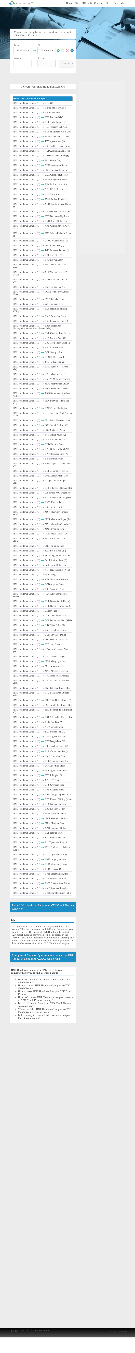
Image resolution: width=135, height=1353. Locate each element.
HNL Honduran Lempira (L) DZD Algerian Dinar (38, 584)
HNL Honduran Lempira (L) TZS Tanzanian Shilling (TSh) (40, 310)
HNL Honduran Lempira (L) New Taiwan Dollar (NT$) (41, 570)
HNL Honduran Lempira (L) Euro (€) (33, 103)
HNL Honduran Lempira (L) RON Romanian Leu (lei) (41, 136)
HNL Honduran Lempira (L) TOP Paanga (34, 574)
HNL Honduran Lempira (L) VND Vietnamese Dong (40, 864)
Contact (122, 1331)
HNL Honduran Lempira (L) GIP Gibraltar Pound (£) (40, 240)
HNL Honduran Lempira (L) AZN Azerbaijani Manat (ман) (40, 595)
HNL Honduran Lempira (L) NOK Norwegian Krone (40, 165)
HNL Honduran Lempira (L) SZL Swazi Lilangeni (39, 837)
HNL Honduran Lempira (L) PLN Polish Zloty (37, 160)
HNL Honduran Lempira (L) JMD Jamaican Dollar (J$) (41, 250)
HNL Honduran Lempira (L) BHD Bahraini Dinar (38, 444)
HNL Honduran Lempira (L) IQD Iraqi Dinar (36, 644)
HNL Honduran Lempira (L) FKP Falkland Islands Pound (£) (42, 234)
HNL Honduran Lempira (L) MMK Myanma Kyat (38, 529)
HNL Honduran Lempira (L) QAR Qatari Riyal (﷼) (40, 408)
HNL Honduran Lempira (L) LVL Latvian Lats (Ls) (39, 656)
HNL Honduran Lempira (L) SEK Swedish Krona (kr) (40, 170)
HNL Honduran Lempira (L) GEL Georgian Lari (38, 352)
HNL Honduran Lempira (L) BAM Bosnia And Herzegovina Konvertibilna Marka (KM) (37, 327)
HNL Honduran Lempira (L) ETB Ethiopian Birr (38, 775)
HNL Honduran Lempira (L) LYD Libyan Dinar (38, 260)
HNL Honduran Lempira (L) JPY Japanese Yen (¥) (39, 141)
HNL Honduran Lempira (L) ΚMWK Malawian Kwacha (41, 379)
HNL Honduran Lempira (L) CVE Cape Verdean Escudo (41, 333)
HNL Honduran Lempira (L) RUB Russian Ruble (38, 833)
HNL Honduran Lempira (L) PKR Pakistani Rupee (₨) (41, 688)
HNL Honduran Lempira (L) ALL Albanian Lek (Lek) (40, 127)
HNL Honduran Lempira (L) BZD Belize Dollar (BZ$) (41, 449)
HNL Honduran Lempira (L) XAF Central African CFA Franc (41, 227)
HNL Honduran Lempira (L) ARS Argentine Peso (38, 589)
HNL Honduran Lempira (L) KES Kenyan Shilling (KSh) (42, 799)
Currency (99, 3)
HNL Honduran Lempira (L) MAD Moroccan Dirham (40, 671)
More (123, 3)
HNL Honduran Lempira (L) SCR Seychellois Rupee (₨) (42, 705)
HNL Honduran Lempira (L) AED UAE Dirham (38, 189)
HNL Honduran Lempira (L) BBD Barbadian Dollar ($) (41, 211)
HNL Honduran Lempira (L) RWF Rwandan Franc (39, 299)
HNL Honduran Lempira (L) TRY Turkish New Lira (40, 184)
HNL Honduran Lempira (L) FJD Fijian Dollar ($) (39, 625)
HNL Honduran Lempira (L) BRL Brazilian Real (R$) (40, 746)
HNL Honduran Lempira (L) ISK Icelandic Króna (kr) (40, 639)
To (39, 45)
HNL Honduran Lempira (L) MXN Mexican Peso (38, 823)
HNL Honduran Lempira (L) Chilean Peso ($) (36, 611)
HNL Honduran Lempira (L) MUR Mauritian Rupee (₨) (42, 519)
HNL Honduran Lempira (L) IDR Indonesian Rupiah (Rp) (42, 488)
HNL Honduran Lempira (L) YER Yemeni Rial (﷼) (39, 732)
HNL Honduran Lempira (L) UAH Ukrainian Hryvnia (40, 874)
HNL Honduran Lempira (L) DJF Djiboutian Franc (39, 766)
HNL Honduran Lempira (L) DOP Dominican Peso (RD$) (42, 620)
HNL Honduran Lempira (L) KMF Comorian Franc (39, 756)
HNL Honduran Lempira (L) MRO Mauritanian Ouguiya (41, 384)
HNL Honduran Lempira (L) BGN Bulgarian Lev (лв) (40, 179)
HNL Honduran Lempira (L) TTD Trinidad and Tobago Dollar (41, 848)
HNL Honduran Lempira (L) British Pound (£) (37, 112)
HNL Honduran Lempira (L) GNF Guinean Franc (38, 789)
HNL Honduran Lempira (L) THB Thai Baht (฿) (38, 722)
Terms (112, 1331)
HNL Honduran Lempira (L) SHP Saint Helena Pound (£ (42, 700)
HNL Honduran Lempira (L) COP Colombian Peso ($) (40, 471)
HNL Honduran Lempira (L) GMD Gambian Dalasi (39, 630)
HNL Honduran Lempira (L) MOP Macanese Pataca (39, 813)
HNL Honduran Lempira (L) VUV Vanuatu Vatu (38, 727)
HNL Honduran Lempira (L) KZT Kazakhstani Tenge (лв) (42, 497)
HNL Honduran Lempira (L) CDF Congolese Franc (39, 615)
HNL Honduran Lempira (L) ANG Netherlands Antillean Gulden (41, 394)
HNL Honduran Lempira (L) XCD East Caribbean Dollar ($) (42, 205)
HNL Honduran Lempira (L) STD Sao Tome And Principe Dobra (42, 414)
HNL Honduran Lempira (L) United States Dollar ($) (40, 108)
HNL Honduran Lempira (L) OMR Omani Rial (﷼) (39, 287)
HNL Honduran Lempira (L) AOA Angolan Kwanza (39, 439)
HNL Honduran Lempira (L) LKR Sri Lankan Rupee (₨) (42, 717)
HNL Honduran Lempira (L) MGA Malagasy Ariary (39, 661)
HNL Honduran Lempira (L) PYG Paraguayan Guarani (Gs (41, 694)
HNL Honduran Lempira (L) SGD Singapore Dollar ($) (41, 555)
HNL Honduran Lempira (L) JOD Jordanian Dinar (39, 362)
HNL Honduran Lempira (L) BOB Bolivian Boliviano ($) (42, 606)
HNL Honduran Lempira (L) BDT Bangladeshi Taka (40, 741)
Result (41, 58)
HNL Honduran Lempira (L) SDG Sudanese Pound (39, 430)
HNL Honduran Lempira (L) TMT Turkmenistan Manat (41, 883)
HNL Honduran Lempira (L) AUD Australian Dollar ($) (41, 151)
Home (69, 3)
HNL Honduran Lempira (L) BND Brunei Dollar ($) (40, 221)
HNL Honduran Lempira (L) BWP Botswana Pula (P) (40, 454)
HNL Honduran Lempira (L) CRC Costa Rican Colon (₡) (42, 343)
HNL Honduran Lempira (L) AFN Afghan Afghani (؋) (40, 736)
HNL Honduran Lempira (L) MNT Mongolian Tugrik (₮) (42, 524)
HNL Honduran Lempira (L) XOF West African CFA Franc (40, 273)
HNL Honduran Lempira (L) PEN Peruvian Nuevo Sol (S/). (41, 402)
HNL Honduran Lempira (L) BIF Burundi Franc (38, 458)
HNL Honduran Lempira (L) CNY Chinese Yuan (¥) (39, 338)
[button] (28, 50)
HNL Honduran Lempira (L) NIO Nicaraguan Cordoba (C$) (41, 681)
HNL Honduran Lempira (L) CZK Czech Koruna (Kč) (40, 175)
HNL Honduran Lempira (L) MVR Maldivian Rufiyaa (40, 818)
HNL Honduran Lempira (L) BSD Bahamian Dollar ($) (41, 321)
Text (108, 3)
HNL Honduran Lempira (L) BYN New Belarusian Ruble (42, 893)
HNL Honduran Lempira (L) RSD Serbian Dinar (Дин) (41, 146)
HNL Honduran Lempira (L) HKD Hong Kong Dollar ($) (42, 794)
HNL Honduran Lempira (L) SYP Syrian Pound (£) (39, 435)
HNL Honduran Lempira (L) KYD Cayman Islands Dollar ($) (42, 464)
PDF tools (87, 3)
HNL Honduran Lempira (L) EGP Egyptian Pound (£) (40, 770)
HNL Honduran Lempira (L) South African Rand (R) (40, 560)
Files (77, 3)
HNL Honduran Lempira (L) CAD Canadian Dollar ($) (41, 155)
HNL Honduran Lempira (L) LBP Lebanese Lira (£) (39, 374)
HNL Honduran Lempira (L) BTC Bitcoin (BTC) (38, 117)
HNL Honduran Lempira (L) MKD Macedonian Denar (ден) (40, 266)
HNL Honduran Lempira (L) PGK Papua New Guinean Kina (41, 293)
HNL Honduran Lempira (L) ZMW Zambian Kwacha (40, 888)
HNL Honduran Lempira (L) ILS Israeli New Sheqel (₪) (42, 493)
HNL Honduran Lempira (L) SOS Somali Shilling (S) (40, 425)
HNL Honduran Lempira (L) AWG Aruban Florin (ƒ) (40, 199)
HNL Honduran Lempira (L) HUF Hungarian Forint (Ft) (42, 131)
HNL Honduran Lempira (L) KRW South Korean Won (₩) (40, 368)
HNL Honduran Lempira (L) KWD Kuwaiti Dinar (38, 502)
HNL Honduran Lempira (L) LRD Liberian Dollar (39, 809)
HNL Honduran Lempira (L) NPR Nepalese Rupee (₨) (41, 676)
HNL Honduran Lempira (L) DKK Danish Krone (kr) (40, 476)
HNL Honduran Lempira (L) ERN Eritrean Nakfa (38, 347)
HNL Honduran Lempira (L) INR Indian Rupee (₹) (39, 194)
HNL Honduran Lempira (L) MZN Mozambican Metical (41, 388)
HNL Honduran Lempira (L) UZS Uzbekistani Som (39, 878)
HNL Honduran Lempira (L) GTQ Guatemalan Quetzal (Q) (41, 481)
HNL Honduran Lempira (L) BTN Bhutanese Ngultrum (41, 216)
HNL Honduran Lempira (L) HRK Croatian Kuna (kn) (40, 761)
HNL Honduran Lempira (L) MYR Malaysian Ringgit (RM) (40, 513)
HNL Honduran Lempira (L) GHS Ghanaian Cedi (38, 785)
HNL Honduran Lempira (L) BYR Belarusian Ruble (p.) (41, 601)
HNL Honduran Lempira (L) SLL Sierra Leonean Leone (41, 420)
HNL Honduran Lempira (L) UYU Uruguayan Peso (39, 859)
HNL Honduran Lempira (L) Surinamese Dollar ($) (39, 565)
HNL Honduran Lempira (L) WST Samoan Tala (38, 304)
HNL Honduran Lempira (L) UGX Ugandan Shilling (40, 854)
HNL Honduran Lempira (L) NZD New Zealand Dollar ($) (41, 280)
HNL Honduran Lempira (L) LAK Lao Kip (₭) (37, 255)
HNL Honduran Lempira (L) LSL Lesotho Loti (37, 507)
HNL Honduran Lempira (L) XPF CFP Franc (36, 780)
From (16, 45)
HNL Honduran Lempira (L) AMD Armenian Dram (39, 316)
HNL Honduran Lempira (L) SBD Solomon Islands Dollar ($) (42, 711)
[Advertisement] (68, 17)
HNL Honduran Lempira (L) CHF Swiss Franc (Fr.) (39, 122)
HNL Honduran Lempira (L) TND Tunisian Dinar (38, 869)
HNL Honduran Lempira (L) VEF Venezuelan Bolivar (40, 579)
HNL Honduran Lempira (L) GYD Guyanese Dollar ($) (41, 635)
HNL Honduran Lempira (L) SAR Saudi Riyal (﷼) (39, 550)
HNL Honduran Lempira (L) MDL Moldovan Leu (38, 666)
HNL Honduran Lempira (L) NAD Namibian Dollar (39, 828)
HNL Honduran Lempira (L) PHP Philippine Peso (38, 546)
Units (115, 3)
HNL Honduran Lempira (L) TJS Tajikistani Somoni (40, 842)
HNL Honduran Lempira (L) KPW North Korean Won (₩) (40, 650)
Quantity (18, 58)
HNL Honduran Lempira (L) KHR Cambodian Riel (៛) (40, 751)
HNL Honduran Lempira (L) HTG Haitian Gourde (39, 357)
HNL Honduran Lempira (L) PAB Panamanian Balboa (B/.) (40, 539)
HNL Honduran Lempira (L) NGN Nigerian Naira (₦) (40, 533)
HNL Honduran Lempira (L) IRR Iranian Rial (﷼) (39, 245)
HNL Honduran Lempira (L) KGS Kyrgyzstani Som (39, 804)
